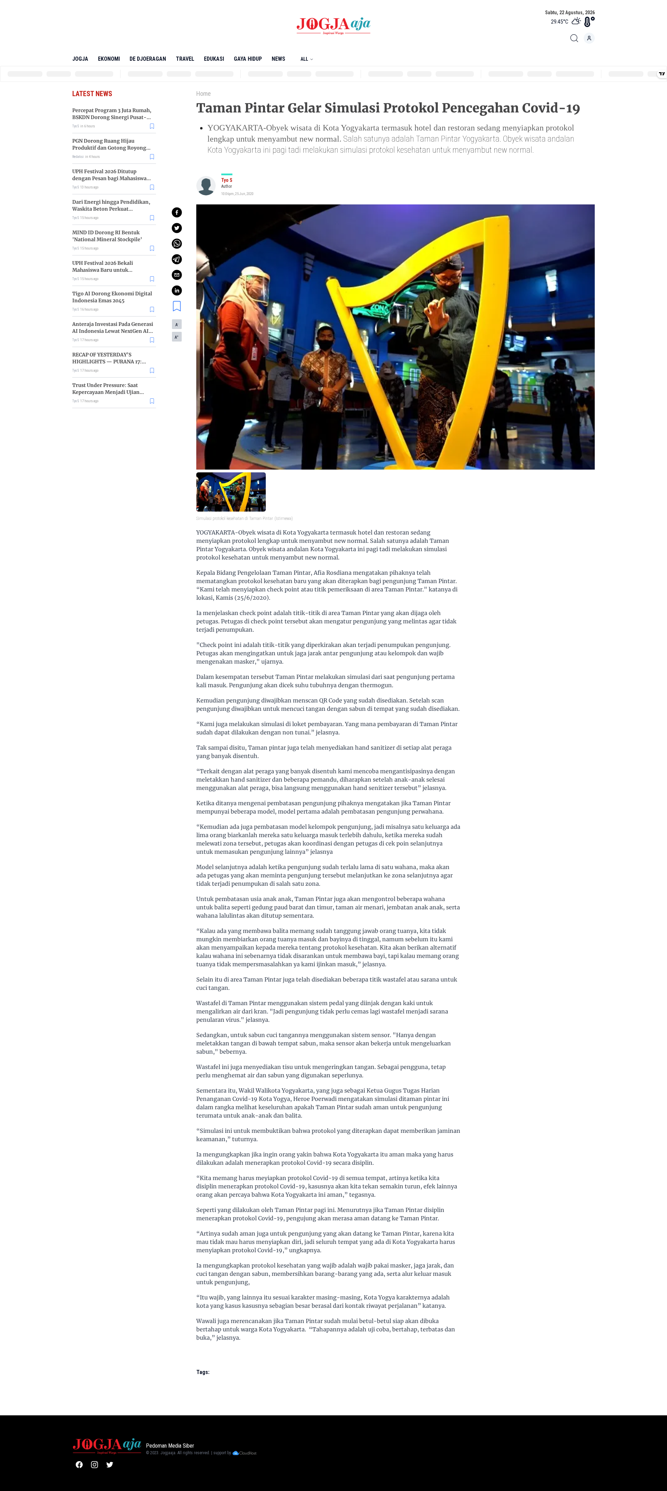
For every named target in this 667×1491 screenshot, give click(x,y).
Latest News (92, 94)
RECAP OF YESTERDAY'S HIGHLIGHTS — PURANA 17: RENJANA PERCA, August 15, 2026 (113, 362)
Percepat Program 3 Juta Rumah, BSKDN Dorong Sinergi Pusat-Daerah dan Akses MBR (111, 117)
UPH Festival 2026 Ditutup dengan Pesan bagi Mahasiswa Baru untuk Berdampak (109, 178)
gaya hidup (248, 59)
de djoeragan (148, 59)
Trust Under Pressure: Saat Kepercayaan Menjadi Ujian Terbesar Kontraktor (106, 392)
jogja (80, 59)
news (278, 59)
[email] (177, 275)
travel (185, 59)
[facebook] (177, 212)
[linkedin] (177, 290)
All (304, 59)
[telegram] (177, 259)
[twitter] (177, 228)
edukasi (214, 59)
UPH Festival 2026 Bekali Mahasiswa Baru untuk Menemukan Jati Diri (102, 270)
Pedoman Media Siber (170, 1445)
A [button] (176, 325)
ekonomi (109, 59)
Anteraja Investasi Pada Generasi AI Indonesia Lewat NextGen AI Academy (112, 331)
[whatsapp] (177, 243)
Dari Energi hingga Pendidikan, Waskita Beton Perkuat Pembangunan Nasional (111, 209)
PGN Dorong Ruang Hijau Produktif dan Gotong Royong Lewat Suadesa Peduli (109, 148)
